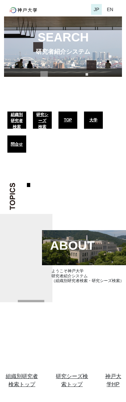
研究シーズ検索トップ (72, 380)
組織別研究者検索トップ (22, 380)
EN (110, 9)
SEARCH (63, 37)
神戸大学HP (113, 380)
